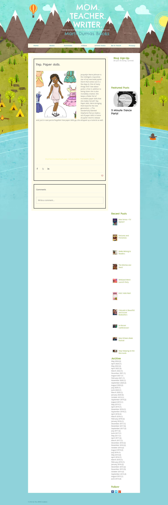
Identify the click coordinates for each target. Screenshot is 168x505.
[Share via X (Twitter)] (43, 169)
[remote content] (69, 139)
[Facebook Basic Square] (112, 491)
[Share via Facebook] (37, 169)
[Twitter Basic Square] (116, 491)
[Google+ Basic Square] (119, 491)
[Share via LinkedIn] (48, 169)
